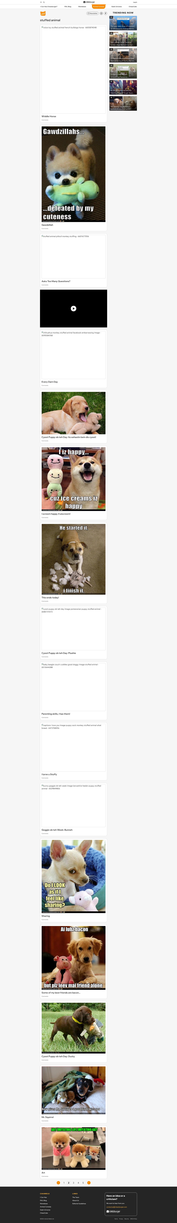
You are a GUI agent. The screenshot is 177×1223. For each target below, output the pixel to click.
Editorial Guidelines (79, 1203)
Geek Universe (45, 1210)
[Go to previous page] (58, 1182)
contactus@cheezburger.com (116, 1207)
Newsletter (93, 13)
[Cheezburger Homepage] (89, 2)
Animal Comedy (45, 1207)
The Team (75, 1197)
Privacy (121, 1219)
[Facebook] (105, 13)
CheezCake (44, 1213)
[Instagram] (101, 13)
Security (126, 1219)
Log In (135, 2)
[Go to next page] (89, 1182)
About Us (75, 1200)
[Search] (44, 2)
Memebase (44, 1203)
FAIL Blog (43, 1200)
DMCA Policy (133, 1219)
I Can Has (43, 1197)
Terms (116, 1219)
